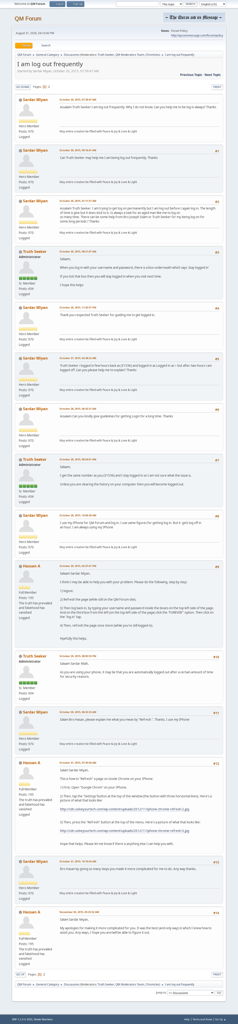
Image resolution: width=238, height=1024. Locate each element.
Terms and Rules (202, 1019)
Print (217, 87)
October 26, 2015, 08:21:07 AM (78, 251)
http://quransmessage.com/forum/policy (197, 35)
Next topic (213, 75)
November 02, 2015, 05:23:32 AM (79, 912)
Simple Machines (43, 1019)
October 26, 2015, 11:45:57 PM (78, 307)
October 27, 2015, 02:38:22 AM (78, 358)
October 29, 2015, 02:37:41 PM (78, 566)
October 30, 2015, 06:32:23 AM (78, 712)
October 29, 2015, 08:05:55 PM (78, 656)
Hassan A (31, 566)
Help (187, 1019)
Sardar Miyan (35, 99)
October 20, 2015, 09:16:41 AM (78, 150)
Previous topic (191, 75)
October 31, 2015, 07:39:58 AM (78, 762)
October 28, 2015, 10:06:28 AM (78, 515)
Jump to (161, 993)
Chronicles (152, 55)
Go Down (22, 87)
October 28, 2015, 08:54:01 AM (78, 459)
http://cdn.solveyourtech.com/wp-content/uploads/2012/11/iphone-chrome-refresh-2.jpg (124, 809)
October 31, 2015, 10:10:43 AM (78, 861)
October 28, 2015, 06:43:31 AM (78, 408)
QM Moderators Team (130, 55)
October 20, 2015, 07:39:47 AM (78, 99)
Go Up (20, 974)
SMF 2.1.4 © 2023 (22, 1019)
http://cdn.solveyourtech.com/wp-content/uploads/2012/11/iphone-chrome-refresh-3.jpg (124, 831)
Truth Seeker (106, 55)
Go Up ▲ (220, 1019)
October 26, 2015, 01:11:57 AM (78, 201)
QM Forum (28, 18)
